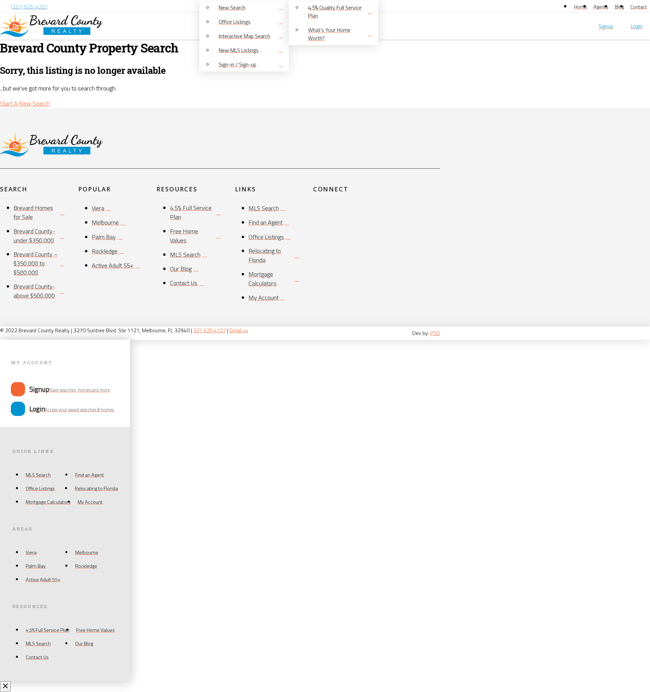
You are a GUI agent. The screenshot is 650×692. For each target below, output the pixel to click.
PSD (435, 333)
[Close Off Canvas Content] (5, 686)
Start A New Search (25, 103)
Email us (239, 330)
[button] (648, 26)
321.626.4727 (209, 330)
